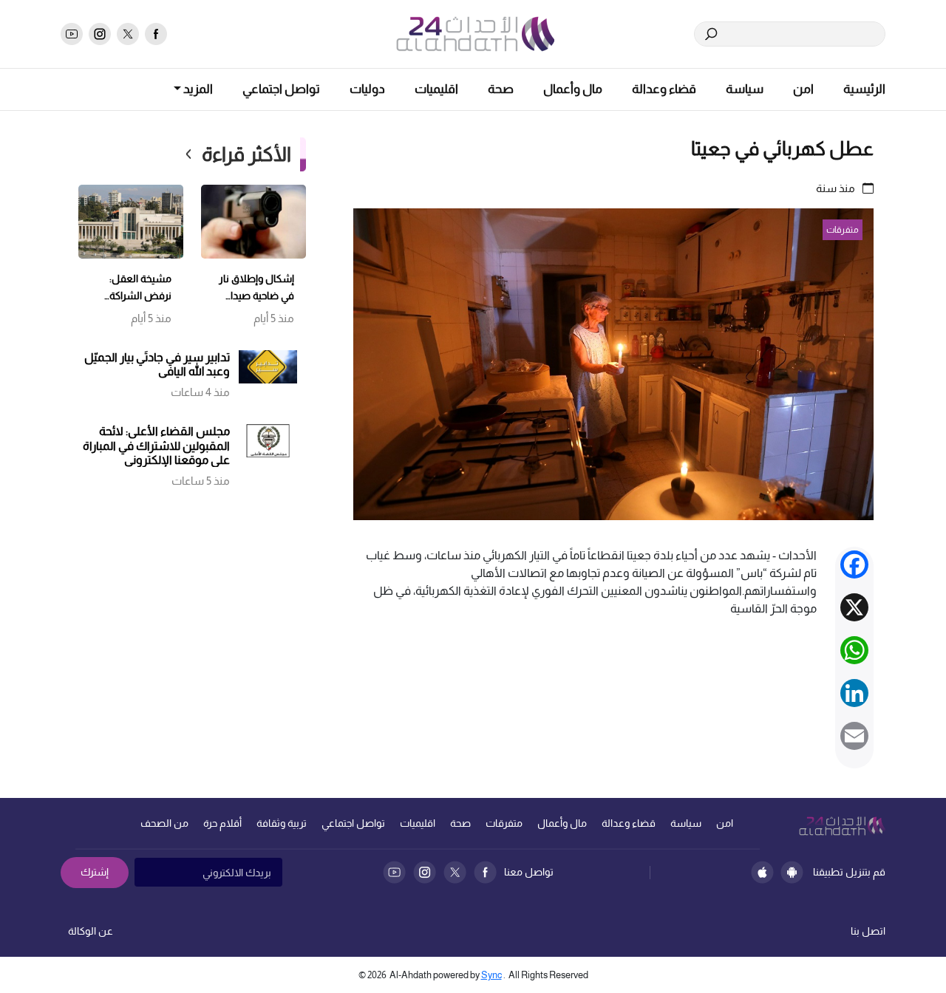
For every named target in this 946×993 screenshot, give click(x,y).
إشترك (95, 872)
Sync (491, 974)
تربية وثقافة (281, 823)
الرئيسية (864, 89)
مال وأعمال (572, 89)
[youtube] (72, 34)
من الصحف (164, 823)
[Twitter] (455, 872)
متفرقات (504, 823)
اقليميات (436, 89)
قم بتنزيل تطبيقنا (849, 872)
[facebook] (156, 34)
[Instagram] (424, 872)
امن (803, 89)
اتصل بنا (868, 931)
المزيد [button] (197, 89)
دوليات (367, 89)
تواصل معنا (529, 872)
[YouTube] (394, 872)
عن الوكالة (90, 931)
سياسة (744, 89)
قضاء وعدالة (664, 89)
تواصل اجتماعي (281, 89)
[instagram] (100, 34)
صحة (501, 89)
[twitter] (128, 34)
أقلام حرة (222, 823)
